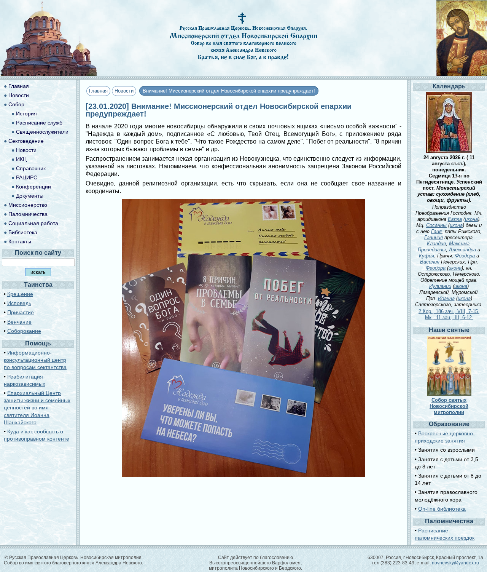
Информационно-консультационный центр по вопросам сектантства (35, 360)
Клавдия (436, 243)
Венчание (19, 322)
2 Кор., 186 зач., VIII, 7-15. (449, 311)
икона (471, 219)
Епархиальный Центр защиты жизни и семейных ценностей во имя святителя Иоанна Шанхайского (37, 407)
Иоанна (446, 298)
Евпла (455, 219)
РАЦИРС (26, 177)
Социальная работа (33, 223)
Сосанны (436, 225)
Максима (459, 243)
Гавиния (433, 237)
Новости (124, 91)
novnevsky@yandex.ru (455, 563)
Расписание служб (39, 123)
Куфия (426, 256)
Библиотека (22, 232)
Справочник (31, 168)
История (26, 113)
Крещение (20, 294)
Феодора (465, 256)
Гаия (436, 231)
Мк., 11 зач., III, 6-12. (449, 317)
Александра (462, 249)
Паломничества (28, 214)
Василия (429, 262)
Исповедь (19, 303)
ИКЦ (21, 159)
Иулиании (440, 286)
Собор (16, 104)
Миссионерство (27, 205)
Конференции (33, 187)
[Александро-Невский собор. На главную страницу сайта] (48, 74)
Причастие (20, 312)
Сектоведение (26, 141)
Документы (29, 196)
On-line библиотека (442, 509)
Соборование (24, 331)
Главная (98, 91)
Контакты (19, 241)
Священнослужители (42, 132)
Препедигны (432, 249)
